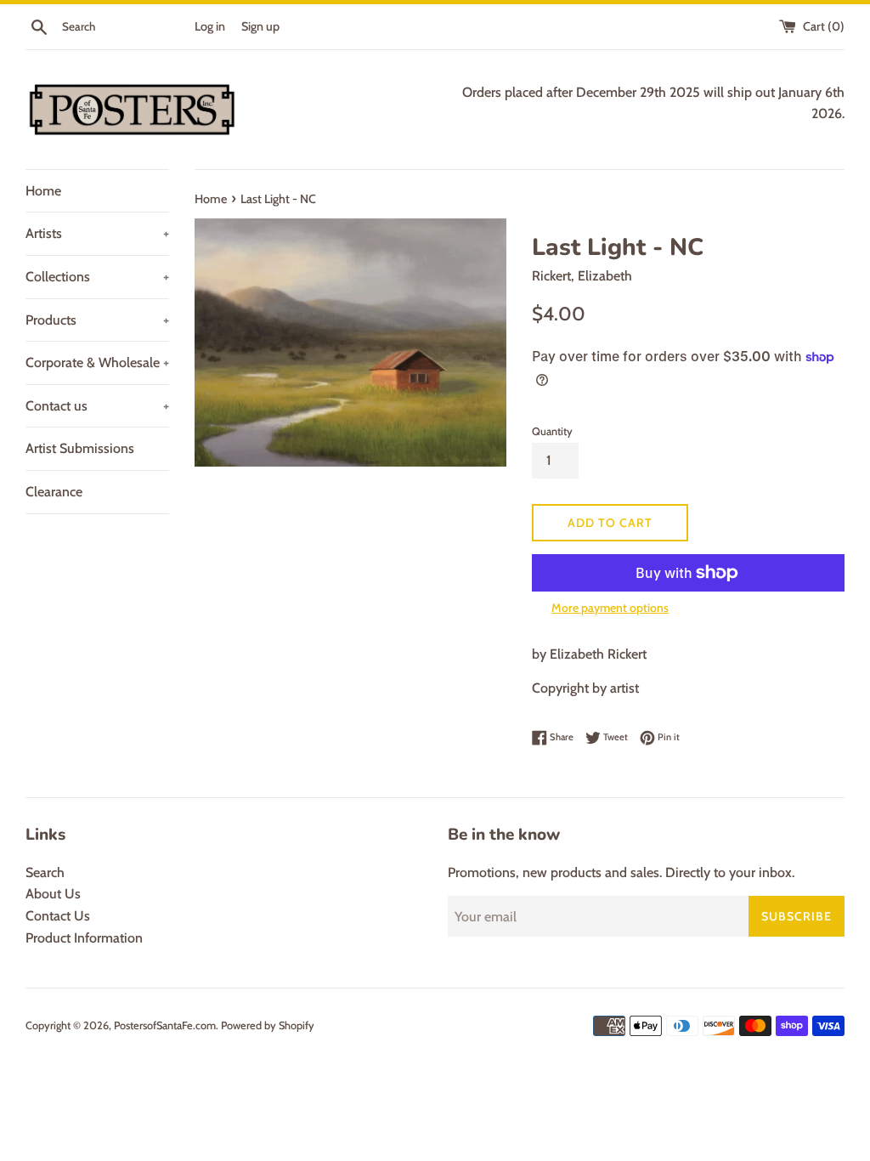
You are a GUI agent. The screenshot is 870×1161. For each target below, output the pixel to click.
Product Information (84, 938)
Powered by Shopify (267, 1025)
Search (45, 872)
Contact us (97, 406)
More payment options (610, 607)
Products (97, 320)
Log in (210, 26)
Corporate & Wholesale (97, 362)
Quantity (552, 431)
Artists (97, 233)
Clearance (53, 492)
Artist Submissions (79, 448)
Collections (97, 277)
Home (43, 191)
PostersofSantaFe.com (165, 1025)
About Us (53, 894)
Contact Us (57, 916)
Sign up (260, 26)
